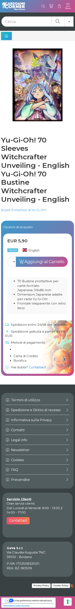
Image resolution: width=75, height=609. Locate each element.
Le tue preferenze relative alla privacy (32, 600)
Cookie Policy (60, 585)
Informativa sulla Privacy (31, 420)
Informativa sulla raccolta (16, 605)
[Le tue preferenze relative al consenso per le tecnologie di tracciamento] (68, 602)
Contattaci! (37, 367)
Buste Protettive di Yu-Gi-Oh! (23, 210)
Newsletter (20, 450)
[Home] (6, 36)
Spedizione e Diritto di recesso (35, 410)
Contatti (17, 430)
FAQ (14, 470)
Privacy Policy (41, 585)
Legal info (18, 440)
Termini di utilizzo (25, 400)
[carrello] (51, 6)
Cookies (17, 460)
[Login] (59, 6)
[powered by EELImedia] (72, 585)
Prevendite (20, 480)
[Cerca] (43, 6)
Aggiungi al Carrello (44, 261)
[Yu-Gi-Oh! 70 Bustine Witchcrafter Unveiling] (37, 90)
